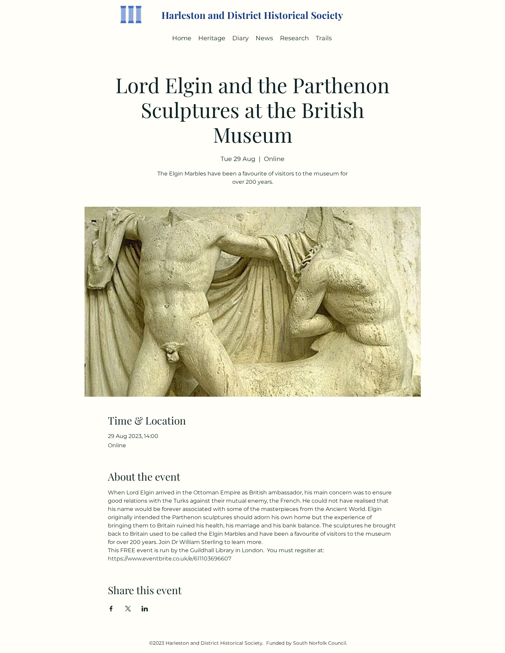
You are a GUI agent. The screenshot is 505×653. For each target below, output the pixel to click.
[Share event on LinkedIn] (145, 608)
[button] (240, 38)
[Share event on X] (128, 608)
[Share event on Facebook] (111, 608)
